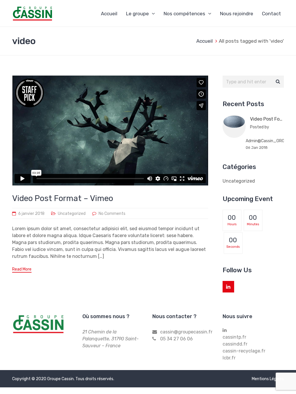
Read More (22, 269)
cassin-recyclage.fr (244, 351)
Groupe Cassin (60, 378)
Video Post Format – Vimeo (62, 198)
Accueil (109, 13)
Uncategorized (72, 213)
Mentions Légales (268, 378)
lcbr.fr (229, 358)
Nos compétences (184, 13)
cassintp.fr (234, 337)
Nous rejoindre (236, 13)
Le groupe (137, 13)
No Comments (112, 213)
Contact (271, 13)
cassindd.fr (235, 344)
